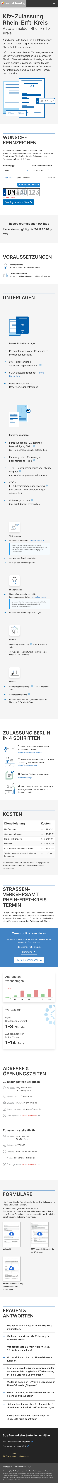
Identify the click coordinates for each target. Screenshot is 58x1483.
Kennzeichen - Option (42, 165)
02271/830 (20, 1145)
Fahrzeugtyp (9, 165)
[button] (54, 3)
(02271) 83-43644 (23, 1096)
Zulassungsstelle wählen (29, 947)
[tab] (9, 177)
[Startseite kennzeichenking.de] (13, 3)
